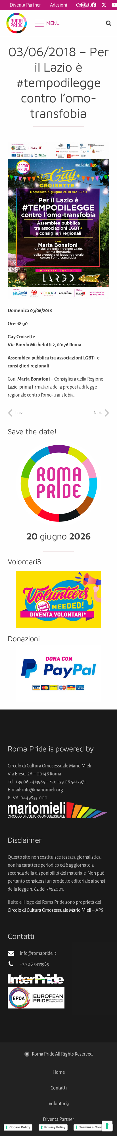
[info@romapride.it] (14, 953)
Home (59, 1072)
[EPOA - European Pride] (58, 997)
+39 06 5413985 (34, 964)
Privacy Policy (54, 1127)
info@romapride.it (38, 953)
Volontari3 (59, 1103)
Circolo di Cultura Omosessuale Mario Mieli (49, 910)
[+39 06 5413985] (14, 964)
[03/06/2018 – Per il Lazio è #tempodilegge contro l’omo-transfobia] (58, 146)
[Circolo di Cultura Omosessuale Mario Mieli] (58, 810)
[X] (103, 4)
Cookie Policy (19, 1127)
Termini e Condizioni (95, 1127)
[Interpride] (58, 978)
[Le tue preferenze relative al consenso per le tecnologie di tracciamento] (107, 1126)
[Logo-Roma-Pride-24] (16, 23)
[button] (47, 23)
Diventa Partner (58, 1119)
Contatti (59, 1088)
